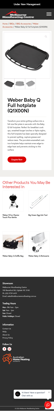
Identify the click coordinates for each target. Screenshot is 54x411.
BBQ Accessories (23, 23)
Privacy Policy (8, 338)
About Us (6, 335)
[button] (46, 36)
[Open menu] (48, 14)
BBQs (12, 23)
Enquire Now (16, 159)
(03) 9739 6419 (11, 293)
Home (5, 23)
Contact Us (7, 329)
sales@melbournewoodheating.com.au (21, 296)
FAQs (5, 332)
